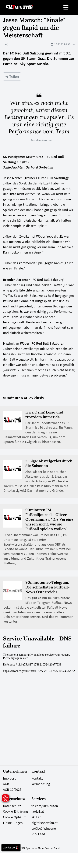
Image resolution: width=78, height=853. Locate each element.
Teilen (13, 76)
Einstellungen (13, 823)
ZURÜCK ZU (9, 847)
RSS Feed (38, 834)
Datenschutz (12, 806)
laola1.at (37, 811)
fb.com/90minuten (44, 806)
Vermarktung (40, 784)
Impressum (11, 778)
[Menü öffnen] (66, 7)
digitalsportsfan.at (44, 823)
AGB (6, 784)
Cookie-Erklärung (15, 811)
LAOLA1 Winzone (43, 828)
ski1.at (36, 817)
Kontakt (37, 778)
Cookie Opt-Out (14, 817)
